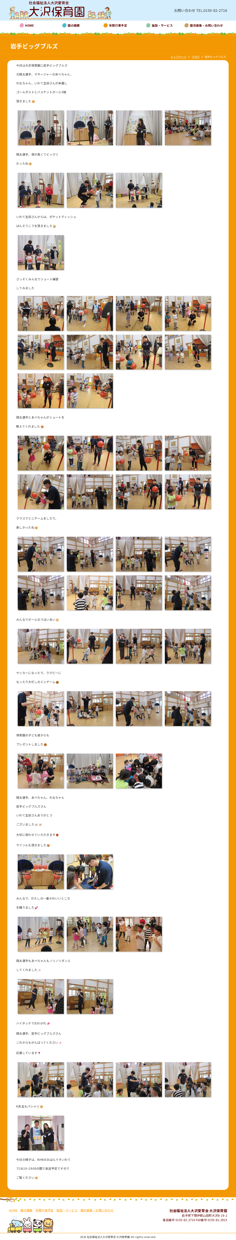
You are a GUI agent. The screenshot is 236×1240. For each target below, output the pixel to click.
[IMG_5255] (187, 664)
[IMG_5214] (40, 408)
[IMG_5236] (89, 571)
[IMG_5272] (40, 952)
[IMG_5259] (89, 726)
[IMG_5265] (40, 788)
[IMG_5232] (89, 509)
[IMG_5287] (40, 1150)
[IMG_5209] (89, 369)
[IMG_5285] (89, 889)
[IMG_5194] (138, 145)
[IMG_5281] (138, 1097)
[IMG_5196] (89, 145)
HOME (13, 1210)
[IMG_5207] (40, 369)
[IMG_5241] (187, 610)
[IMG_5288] (40, 889)
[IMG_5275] (40, 1014)
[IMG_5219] (89, 470)
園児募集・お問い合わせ (97, 1210)
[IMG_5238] (89, 610)
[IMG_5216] (89, 408)
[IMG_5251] (89, 664)
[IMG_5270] (138, 788)
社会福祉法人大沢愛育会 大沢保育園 (60, 10)
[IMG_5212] (187, 369)
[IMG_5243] (40, 664)
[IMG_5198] (40, 208)
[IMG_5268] (89, 788)
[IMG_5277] (89, 1014)
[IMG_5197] (187, 145)
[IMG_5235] (40, 571)
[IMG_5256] (40, 726)
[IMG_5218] (40, 470)
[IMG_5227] (138, 470)
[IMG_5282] (187, 1097)
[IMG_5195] (40, 145)
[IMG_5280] (89, 1097)
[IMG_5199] (89, 208)
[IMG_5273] (89, 952)
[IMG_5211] (138, 369)
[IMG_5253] (138, 664)
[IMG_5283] (40, 1097)
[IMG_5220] (187, 509)
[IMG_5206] (187, 331)
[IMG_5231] (40, 509)
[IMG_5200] (138, 208)
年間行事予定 (45, 1210)
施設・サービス (66, 1210)
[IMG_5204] (89, 331)
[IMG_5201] (40, 270)
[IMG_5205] (138, 331)
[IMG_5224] (138, 509)
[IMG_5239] (138, 610)
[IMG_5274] (138, 952)
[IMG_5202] (40, 331)
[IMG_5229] (187, 470)
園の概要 (26, 1210)
